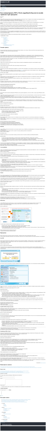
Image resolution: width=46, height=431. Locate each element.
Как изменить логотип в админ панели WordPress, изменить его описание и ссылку (15, 400)
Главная (3, 5)
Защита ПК (5, 410)
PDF (1, 10)
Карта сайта (4, 6)
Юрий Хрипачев (42, 362)
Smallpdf (5, 38)
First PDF (5, 43)
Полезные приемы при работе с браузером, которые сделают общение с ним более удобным (16, 399)
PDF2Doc (5, 39)
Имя (1, 376)
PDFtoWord (5, 42)
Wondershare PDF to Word (8, 45)
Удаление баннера (6, 409)
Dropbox (21, 70)
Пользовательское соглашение (6, 424)
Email (1, 378)
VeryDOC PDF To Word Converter (9, 44)
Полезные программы (7, 413)
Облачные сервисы (7, 417)
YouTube (5, 416)
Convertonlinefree (6, 40)
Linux (5, 404)
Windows (5, 405)
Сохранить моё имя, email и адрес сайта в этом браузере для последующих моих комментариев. (16, 386)
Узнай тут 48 (4, 2)
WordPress (5, 420)
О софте (3, 10)
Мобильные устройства (7, 408)
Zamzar (5, 41)
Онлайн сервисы (4, 37)
